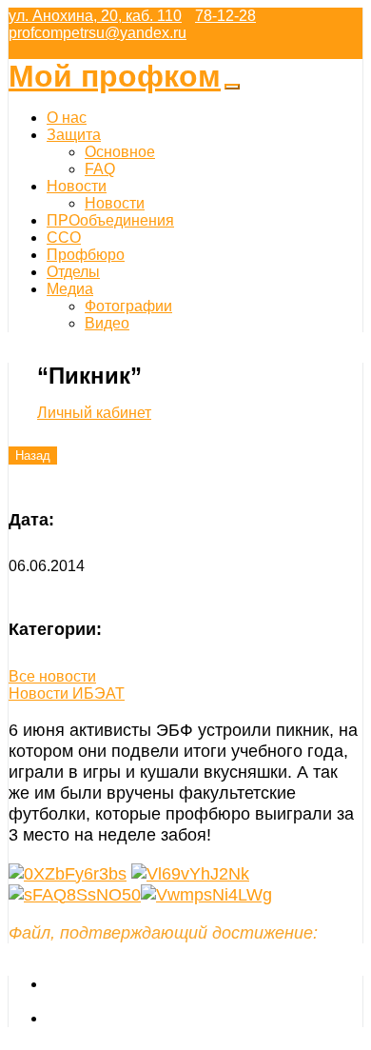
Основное (120, 152)
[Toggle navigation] (232, 86)
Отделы (73, 272)
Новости (77, 186)
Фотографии (128, 306)
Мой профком (115, 76)
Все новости (52, 676)
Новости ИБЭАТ (67, 693)
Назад (32, 455)
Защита (74, 135)
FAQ (100, 169)
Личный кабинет (94, 413)
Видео (107, 323)
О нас (67, 117)
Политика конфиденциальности (158, 1018)
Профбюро (86, 255)
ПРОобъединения (110, 220)
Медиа (70, 289)
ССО (64, 237)
